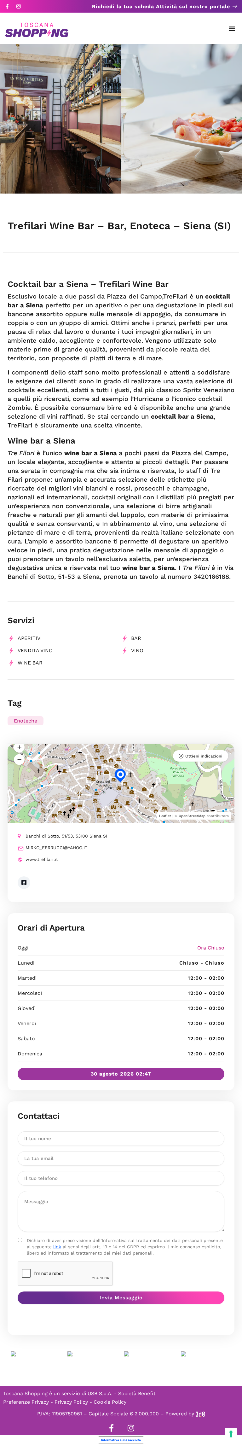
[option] (60, 119)
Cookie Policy (110, 1402)
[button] (232, 28)
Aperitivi (30, 638)
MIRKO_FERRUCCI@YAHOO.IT (56, 847)
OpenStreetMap (192, 816)
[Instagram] (18, 6)
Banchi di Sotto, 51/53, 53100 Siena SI (66, 836)
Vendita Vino (35, 650)
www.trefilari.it (42, 859)
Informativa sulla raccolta (121, 1440)
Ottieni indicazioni (203, 756)
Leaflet (165, 816)
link (57, 1246)
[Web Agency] (200, 1414)
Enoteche (25, 721)
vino (137, 650)
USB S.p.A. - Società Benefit (122, 1393)
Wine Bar (30, 663)
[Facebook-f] (7, 6)
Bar (136, 638)
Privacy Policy (71, 1402)
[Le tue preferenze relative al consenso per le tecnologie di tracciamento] (231, 1434)
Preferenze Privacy (26, 1402)
